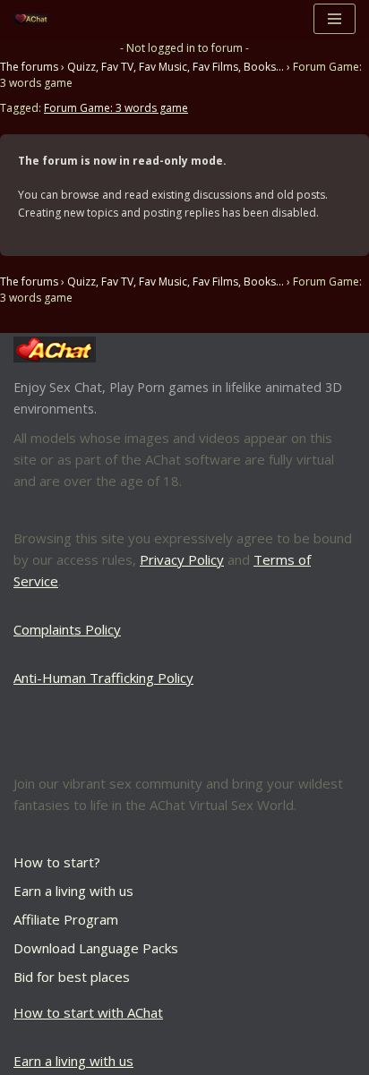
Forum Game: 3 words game (116, 107)
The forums (29, 66)
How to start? (56, 862)
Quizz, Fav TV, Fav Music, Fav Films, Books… (175, 66)
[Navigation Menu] (334, 19)
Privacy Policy (182, 559)
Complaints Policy (67, 629)
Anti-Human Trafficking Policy (103, 678)
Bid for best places (71, 976)
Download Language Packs (95, 948)
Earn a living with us (73, 891)
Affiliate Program (65, 919)
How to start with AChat (88, 1012)
